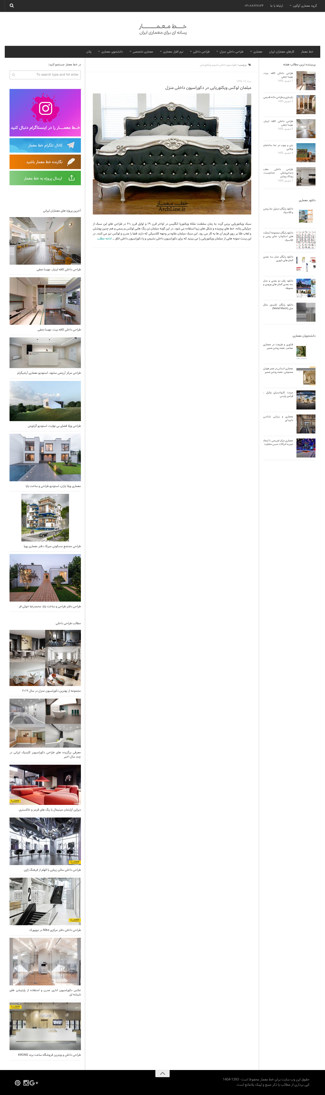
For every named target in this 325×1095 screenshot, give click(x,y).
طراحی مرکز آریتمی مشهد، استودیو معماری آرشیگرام (49, 373)
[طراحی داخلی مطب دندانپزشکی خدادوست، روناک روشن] (305, 176)
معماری (257, 51)
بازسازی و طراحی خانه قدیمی (278, 97)
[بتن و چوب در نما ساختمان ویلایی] (305, 152)
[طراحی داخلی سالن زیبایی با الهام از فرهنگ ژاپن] (45, 841)
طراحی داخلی (201, 51)
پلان (88, 51)
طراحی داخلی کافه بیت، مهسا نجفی (59, 329)
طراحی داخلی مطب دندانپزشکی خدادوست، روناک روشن (278, 173)
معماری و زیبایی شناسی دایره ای (278, 418)
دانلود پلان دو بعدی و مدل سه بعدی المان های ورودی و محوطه (278, 284)
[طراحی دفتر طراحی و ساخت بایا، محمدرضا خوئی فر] (45, 578)
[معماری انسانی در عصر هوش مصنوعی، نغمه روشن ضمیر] (305, 375)
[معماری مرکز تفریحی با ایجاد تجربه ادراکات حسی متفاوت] (305, 447)
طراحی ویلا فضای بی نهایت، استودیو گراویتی (54, 426)
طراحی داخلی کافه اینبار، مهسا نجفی (59, 269)
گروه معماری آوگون (305, 6)
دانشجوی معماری (112, 51)
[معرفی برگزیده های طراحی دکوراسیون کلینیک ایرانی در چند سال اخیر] (45, 723)
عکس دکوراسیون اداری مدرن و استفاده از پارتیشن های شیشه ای (45, 992)
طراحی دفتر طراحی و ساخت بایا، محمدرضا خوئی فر (50, 606)
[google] (34, 1083)
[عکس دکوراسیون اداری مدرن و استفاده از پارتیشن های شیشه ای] (45, 961)
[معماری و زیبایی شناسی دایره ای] (305, 423)
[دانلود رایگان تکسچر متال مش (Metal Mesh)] (305, 312)
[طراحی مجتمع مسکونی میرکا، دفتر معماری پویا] (45, 517)
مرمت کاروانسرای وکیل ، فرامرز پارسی (278, 394)
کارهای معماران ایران (281, 51)
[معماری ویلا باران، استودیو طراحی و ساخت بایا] (45, 457)
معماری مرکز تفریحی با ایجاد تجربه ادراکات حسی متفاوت (278, 442)
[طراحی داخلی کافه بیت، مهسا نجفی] (45, 301)
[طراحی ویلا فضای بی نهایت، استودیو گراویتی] (45, 401)
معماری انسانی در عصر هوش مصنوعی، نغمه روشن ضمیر (278, 370)
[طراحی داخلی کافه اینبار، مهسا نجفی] (45, 241)
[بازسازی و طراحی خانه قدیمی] (305, 104)
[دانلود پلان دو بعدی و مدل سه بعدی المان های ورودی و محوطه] (305, 288)
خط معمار (307, 51)
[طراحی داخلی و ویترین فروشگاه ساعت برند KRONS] (45, 1026)
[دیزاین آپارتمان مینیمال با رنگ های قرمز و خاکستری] (45, 785)
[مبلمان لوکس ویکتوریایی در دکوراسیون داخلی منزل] (172, 153)
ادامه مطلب (104, 238)
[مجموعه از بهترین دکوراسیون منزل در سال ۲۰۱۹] (45, 658)
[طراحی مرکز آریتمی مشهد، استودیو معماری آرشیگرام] (45, 352)
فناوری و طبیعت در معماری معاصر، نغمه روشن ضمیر (278, 346)
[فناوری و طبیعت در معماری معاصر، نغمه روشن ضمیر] (305, 351)
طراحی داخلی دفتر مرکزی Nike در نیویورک (55, 930)
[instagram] (26, 1083)
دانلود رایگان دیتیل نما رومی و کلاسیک (278, 210)
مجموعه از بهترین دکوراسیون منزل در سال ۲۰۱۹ (51, 691)
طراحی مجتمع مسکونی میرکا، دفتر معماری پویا (52, 546)
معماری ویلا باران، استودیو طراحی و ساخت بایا (53, 486)
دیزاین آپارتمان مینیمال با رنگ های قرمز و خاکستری (50, 810)
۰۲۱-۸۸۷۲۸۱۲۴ (254, 6)
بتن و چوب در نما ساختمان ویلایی (278, 147)
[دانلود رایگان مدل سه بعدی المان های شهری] (305, 264)
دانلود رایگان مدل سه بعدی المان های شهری (278, 259)
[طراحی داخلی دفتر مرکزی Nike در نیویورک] (45, 901)
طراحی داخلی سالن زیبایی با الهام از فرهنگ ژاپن (52, 870)
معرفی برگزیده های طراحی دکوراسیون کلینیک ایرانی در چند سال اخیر (45, 754)
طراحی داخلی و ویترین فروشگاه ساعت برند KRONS (49, 1055)
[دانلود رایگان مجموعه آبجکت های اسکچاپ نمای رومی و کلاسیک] (305, 240)
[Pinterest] (17, 1083)
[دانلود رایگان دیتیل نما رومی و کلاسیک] (305, 216)
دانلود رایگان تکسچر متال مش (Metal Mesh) (278, 307)
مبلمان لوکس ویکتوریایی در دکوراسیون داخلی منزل (208, 88)
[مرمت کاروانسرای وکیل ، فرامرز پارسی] (305, 399)
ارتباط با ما (276, 6)
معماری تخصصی (143, 51)
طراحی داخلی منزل (231, 51)
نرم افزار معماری (173, 51)
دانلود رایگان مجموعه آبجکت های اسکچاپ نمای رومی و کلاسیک (278, 236)
